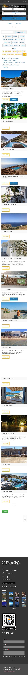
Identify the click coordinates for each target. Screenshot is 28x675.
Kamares (17, 39)
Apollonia (15, 36)
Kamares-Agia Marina (8, 39)
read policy (21, 656)
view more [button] (14, 608)
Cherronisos (22, 36)
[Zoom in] (25, 516)
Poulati (14, 48)
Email (5, 644)
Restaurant (6, 65)
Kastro (11, 45)
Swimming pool (7, 60)
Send (14, 661)
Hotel (24, 54)
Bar (24, 62)
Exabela (23, 39)
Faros (9, 42)
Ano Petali (21, 42)
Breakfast (5, 67)
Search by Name (21, 32)
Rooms (3, 11)
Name (5, 639)
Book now (14, 18)
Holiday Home (18, 54)
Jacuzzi (14, 60)
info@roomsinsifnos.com (12, 577)
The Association (7, 579)
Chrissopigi (5, 45)
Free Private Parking (8, 62)
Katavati (23, 45)
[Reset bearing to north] (25, 520)
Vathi (5, 42)
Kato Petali (17, 45)
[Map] (14, 535)
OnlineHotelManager (9, 671)
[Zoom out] (25, 518)
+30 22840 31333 (23, 2)
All (4, 36)
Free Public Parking (14, 58)
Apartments (8, 51)
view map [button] (18, 23)
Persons (16, 11)
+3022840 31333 (9, 573)
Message (6, 649)
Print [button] (6, 511)
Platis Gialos (15, 42)
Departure (16, 6)
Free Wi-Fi (5, 58)
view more (5, 99)
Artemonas (9, 36)
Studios (4, 54)
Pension (15, 51)
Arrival (3, 6)
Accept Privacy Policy (10, 656)
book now (14, 99)
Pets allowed (18, 62)
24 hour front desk (15, 65)
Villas (24, 51)
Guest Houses (10, 54)
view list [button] (10, 23)
